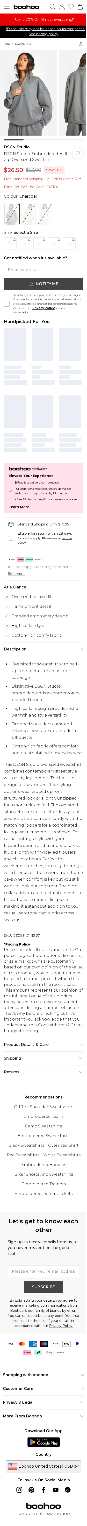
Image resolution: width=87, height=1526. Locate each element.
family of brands (48, 1310)
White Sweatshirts (61, 1155)
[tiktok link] (68, 1490)
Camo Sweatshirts (43, 1126)
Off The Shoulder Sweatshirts (43, 1107)
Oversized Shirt (63, 1145)
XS (10, 243)
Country (43, 1454)
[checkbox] (7, 304)
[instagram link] (19, 1490)
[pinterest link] (31, 1490)
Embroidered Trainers (44, 1184)
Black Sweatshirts (26, 1145)
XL (69, 243)
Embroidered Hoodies (43, 1164)
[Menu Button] (7, 7)
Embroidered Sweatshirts (43, 1135)
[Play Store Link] (43, 1442)
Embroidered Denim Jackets (43, 1193)
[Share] (80, 43)
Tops (7, 43)
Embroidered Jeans (43, 1116)
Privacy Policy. (61, 1326)
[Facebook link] (43, 1490)
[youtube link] (55, 1490)
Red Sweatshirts (23, 1155)
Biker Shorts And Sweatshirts (43, 1174)
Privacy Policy (43, 308)
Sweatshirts (23, 43)
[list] (43, 19)
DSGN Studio (17, 147)
